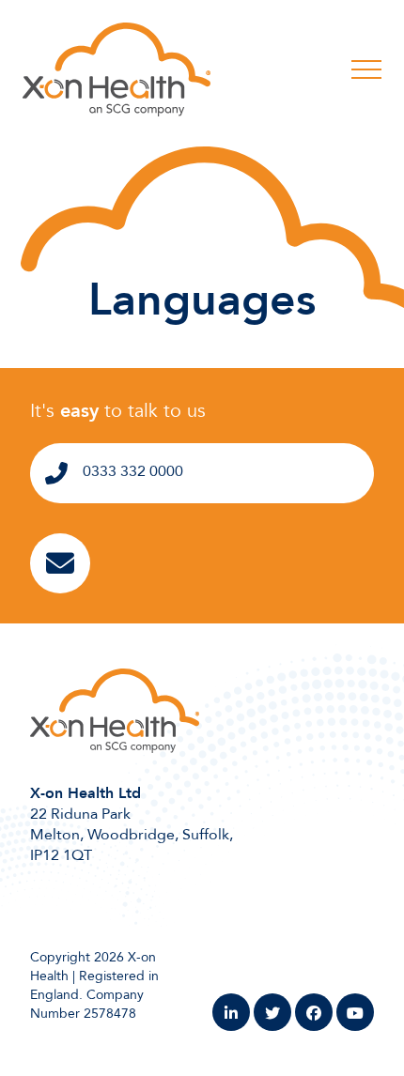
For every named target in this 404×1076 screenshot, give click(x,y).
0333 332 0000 (133, 471)
